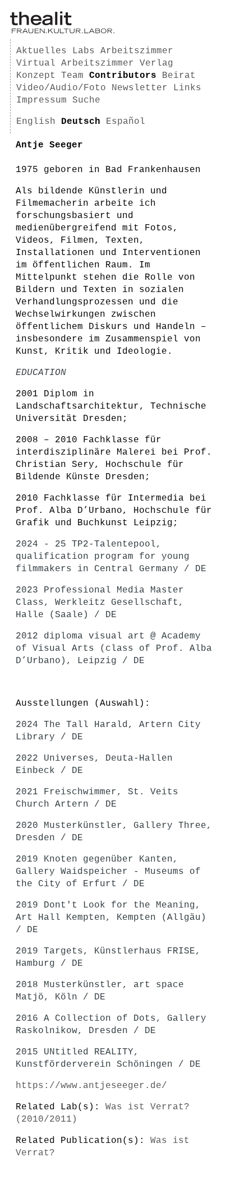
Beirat (179, 76)
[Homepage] (62, 31)
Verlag (156, 63)
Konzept (36, 76)
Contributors (122, 76)
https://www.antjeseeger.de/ (91, 1086)
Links (187, 88)
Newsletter (140, 88)
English (36, 122)
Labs (83, 51)
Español (125, 122)
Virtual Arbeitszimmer (75, 63)
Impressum (41, 100)
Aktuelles (41, 51)
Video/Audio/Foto (61, 88)
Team (72, 76)
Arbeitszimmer (136, 51)
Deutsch (80, 122)
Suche (86, 100)
